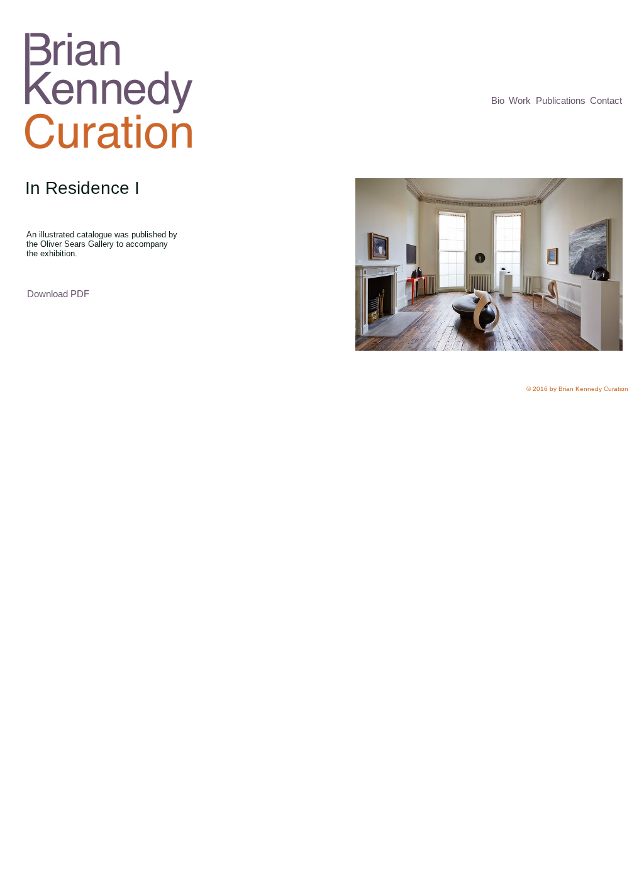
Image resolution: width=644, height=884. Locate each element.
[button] (489, 264)
